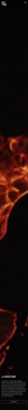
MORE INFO (14, 401)
